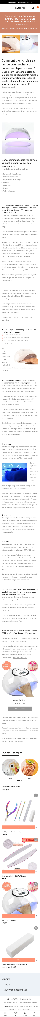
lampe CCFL (6, 103)
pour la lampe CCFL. (20, 657)
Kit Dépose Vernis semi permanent (15, 832)
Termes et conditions (10, 1003)
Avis (8, 999)
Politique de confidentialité (28, 1003)
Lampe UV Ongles (9, 920)
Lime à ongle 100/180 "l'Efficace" (14, 876)
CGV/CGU (14, 999)
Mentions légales (25, 999)
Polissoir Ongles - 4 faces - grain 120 (16, 964)
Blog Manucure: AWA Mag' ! (28, 28)
